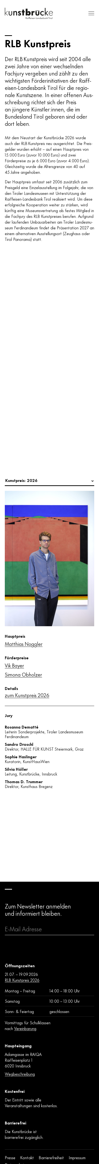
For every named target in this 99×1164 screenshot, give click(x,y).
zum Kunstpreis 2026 (27, 695)
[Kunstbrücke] (29, 13)
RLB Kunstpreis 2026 (22, 980)
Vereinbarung (25, 1028)
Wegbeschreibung (20, 1074)
